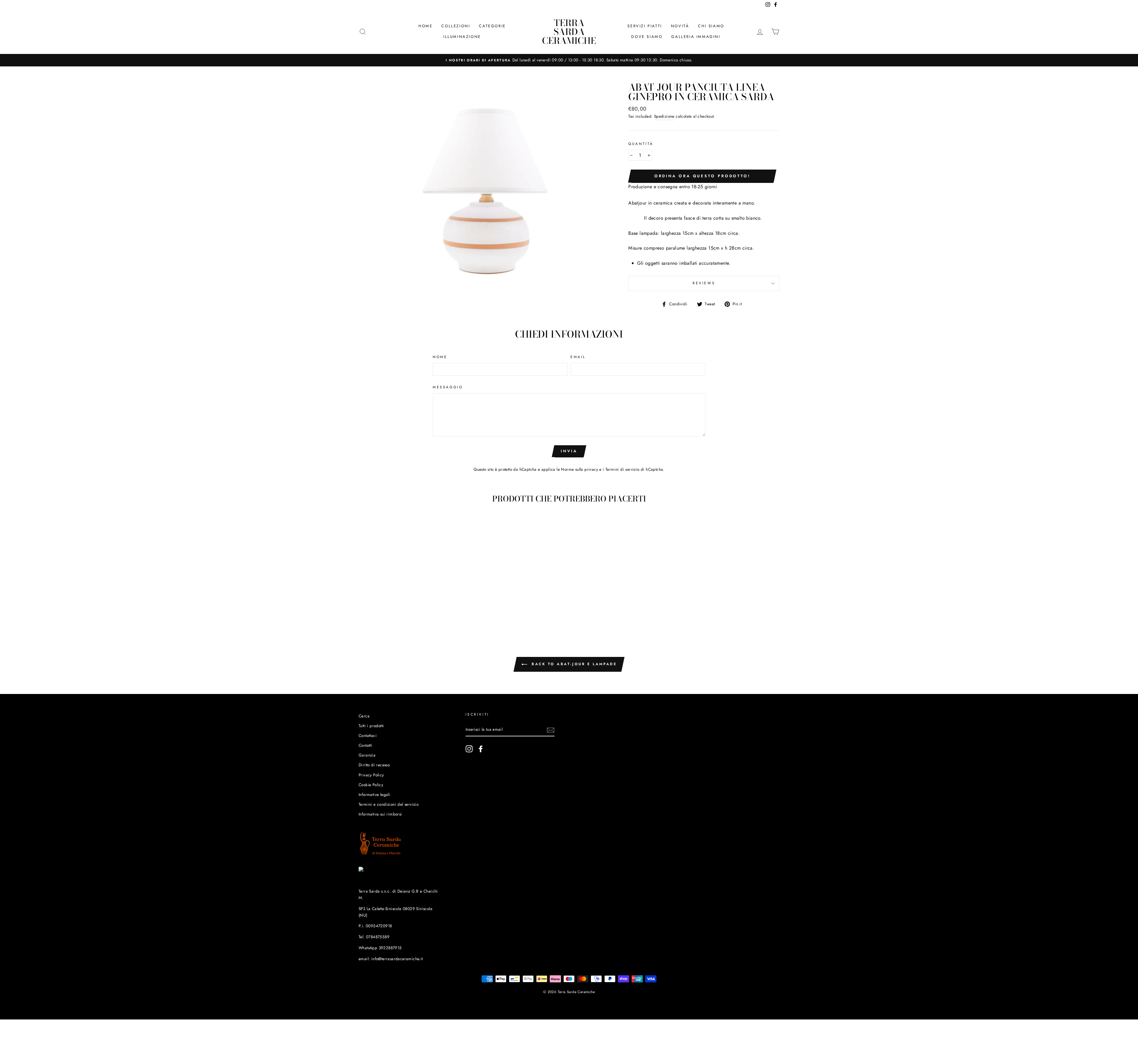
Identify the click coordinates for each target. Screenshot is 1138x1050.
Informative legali (374, 794)
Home (425, 26)
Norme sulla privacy (579, 469)
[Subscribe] (550, 730)
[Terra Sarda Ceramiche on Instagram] (469, 748)
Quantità (640, 143)
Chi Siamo (711, 26)
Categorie (492, 26)
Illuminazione (462, 36)
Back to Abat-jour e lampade (573, 664)
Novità (680, 26)
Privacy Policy (371, 775)
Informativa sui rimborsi (380, 814)
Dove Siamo (646, 36)
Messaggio (448, 387)
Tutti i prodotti (371, 726)
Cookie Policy (371, 785)
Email (578, 357)
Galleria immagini (695, 36)
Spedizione (664, 116)
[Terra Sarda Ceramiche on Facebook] (480, 748)
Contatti (365, 745)
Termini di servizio (622, 469)
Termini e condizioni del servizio (388, 804)
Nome (440, 357)
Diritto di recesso (374, 765)
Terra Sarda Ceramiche (569, 31)
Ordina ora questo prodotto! (702, 176)
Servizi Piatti (644, 26)
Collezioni (455, 26)
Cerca (364, 716)
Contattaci (368, 735)
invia (569, 451)
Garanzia (367, 755)
